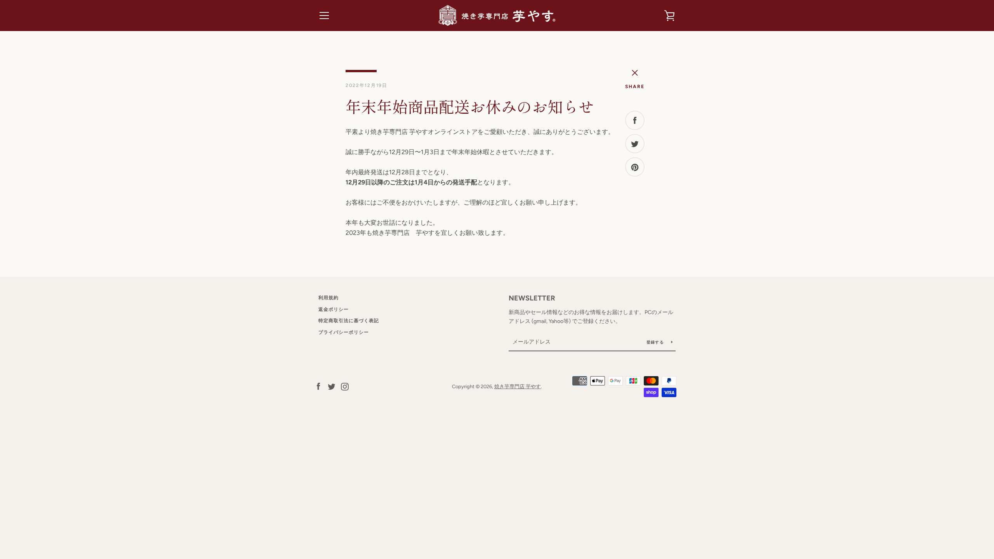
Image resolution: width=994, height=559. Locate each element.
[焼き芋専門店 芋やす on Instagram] (345, 386)
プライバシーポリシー (343, 332)
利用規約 (328, 297)
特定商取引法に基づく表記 (348, 320)
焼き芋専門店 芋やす (517, 386)
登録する (655, 342)
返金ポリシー (333, 309)
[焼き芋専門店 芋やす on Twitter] (331, 386)
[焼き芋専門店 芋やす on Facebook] (318, 386)
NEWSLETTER (532, 298)
